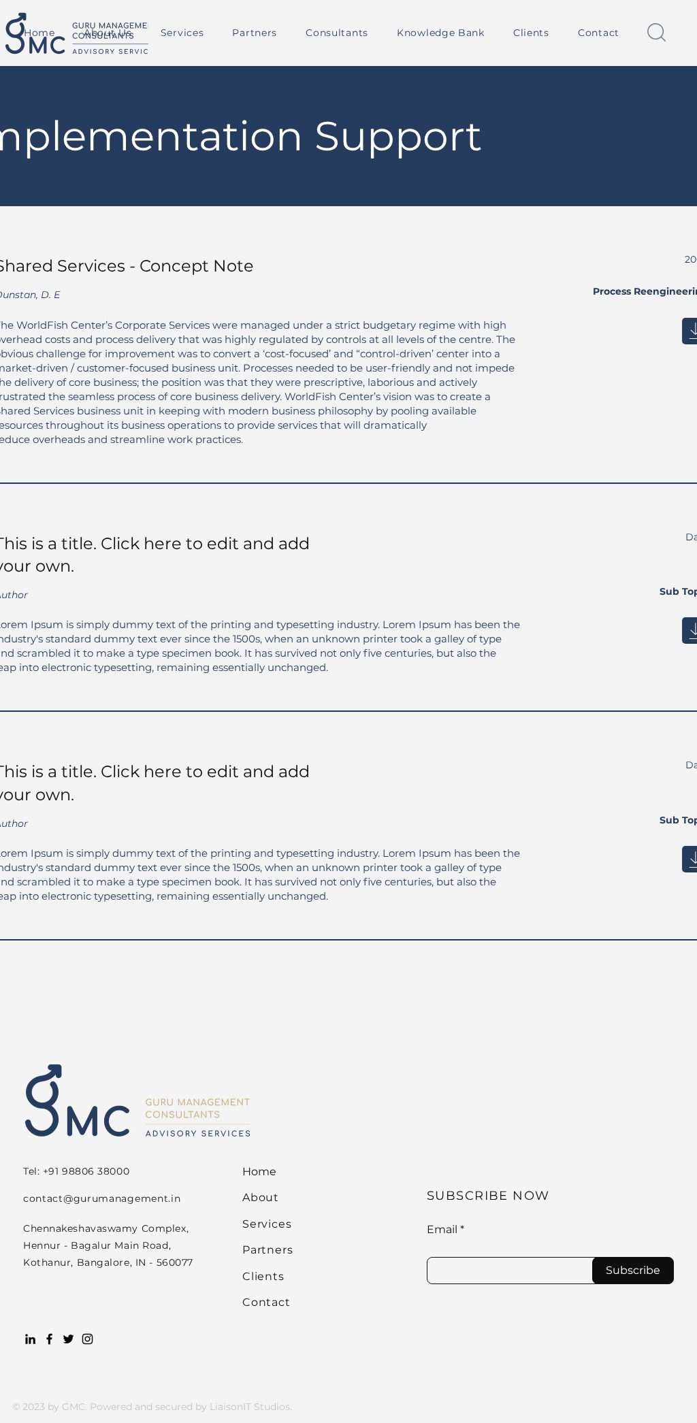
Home (259, 1171)
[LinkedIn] (30, 1339)
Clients (263, 1276)
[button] (182, 33)
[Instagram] (87, 1339)
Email (442, 1229)
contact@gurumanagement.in (102, 1198)
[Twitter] (68, 1339)
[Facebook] (49, 1339)
